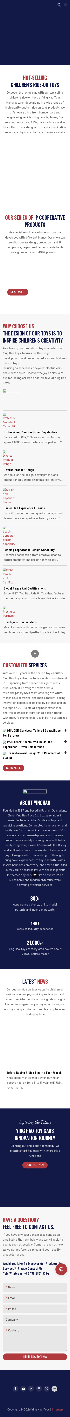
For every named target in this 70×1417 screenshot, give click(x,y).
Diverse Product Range (19, 469)
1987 (35, 923)
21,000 (35, 942)
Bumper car (35, 148)
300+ (35, 898)
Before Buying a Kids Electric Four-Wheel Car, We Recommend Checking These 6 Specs (33, 1072)
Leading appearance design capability (29, 549)
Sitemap (57, 1409)
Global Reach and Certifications (25, 588)
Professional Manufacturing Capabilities (30, 432)
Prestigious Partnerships (20, 622)
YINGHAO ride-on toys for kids (21, 276)
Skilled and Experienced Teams (24, 508)
